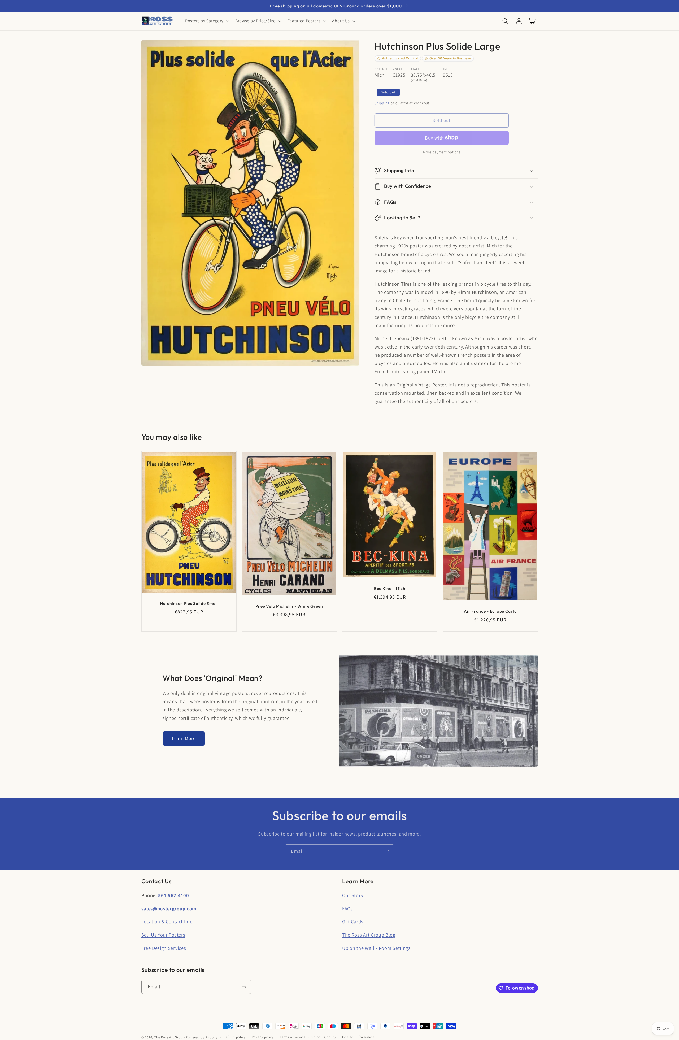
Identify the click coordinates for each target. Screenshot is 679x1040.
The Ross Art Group (169, 1037)
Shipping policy (323, 1037)
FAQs (347, 908)
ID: (445, 69)
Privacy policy (263, 1037)
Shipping (382, 103)
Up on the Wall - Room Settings (376, 948)
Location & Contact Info (167, 921)
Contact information (358, 1037)
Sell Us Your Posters (163, 935)
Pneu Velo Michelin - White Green (289, 606)
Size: (415, 69)
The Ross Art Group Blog (368, 935)
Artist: (381, 69)
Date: (397, 69)
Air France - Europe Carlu (490, 611)
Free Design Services (163, 948)
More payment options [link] (441, 152)
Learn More (184, 738)
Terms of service (293, 1037)
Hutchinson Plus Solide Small (189, 603)
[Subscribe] (387, 851)
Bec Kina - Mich (390, 588)
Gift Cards (352, 921)
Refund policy (235, 1037)
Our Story (352, 895)
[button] (206, 21)
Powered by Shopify (202, 1037)
